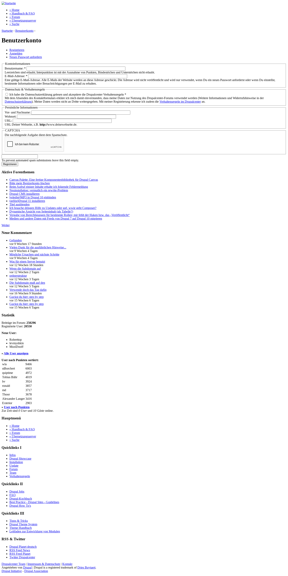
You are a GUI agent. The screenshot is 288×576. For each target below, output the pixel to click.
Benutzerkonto (24, 30)
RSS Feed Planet (19, 553)
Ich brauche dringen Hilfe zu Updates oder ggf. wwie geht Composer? (52, 208)
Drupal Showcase (20, 458)
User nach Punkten (17, 407)
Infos (12, 455)
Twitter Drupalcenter (22, 557)
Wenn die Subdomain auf (25, 268)
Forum (13, 469)
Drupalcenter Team (13, 564)
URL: (9, 120)
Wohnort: (11, 116)
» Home (14, 10)
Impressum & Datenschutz (43, 564)
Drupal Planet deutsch (23, 546)
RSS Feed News (19, 550)
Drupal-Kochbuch (20, 498)
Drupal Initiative (12, 571)
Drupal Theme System (23, 524)
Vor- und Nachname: (18, 112)
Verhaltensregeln (19, 476)
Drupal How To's (20, 505)
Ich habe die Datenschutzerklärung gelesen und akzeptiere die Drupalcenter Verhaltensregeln (67, 94)
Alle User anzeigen (16, 353)
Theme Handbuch (20, 527)
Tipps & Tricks (18, 520)
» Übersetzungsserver (22, 20)
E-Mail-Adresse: (16, 76)
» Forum (14, 17)
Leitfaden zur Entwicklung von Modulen (34, 531)
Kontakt (67, 564)
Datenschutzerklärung (18, 101)
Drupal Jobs (16, 491)
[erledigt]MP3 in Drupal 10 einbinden (32, 197)
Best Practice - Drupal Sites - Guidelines (34, 502)
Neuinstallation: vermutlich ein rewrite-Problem (38, 190)
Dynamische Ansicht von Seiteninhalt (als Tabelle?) (41, 211)
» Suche (14, 24)
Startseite (7, 30)
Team (12, 472)
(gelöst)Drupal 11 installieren (27, 201)
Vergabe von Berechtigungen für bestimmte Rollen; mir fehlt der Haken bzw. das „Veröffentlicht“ (69, 215)
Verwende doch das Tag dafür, (28, 289)
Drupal (27, 567)
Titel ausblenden (19, 204)
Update (13, 465)
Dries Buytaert (86, 567)
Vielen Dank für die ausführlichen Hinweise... (37, 247)
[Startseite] (9, 3)
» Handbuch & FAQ (22, 13)
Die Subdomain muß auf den (27, 282)
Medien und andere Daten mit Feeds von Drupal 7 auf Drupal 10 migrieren (55, 218)
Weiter (6, 225)
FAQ (12, 495)
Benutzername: (15, 68)
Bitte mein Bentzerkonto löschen (29, 183)
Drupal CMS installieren (24, 193)
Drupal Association (36, 571)
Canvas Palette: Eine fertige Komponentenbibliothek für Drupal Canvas (53, 179)
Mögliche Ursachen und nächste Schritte (34, 254)
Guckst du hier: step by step (26, 296)
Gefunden (15, 240)
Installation (16, 462)
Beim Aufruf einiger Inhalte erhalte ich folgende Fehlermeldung (48, 186)
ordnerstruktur (18, 275)
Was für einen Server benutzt (27, 261)
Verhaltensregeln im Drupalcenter (180, 101)
